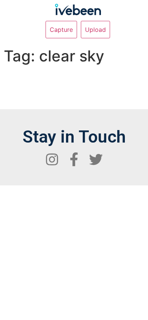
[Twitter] (96, 159)
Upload (95, 29)
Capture (61, 29)
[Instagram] (52, 159)
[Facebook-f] (74, 159)
